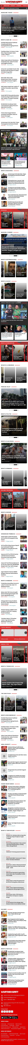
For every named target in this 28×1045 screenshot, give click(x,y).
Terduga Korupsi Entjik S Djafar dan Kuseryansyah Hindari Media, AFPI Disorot (17, 189)
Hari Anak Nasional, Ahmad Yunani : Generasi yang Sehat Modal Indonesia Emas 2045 (17, 196)
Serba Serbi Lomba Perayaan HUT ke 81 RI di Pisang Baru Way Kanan (9, 538)
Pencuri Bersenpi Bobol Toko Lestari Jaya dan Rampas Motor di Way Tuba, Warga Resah (16, 844)
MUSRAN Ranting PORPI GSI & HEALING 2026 (12, 458)
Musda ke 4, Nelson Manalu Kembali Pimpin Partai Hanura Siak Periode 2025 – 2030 (16, 866)
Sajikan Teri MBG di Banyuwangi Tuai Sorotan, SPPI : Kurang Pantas (17, 927)
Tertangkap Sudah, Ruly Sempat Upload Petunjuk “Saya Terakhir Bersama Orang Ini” (18, 483)
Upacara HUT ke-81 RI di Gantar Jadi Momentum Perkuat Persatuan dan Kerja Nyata (9, 555)
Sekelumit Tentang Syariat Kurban (15, 852)
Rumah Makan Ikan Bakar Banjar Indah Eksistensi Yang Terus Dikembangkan (17, 942)
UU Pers (18, 1035)
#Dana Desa (4, 639)
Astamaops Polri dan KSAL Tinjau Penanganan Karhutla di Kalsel (10, 123)
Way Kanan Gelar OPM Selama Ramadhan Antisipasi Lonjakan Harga (14, 896)
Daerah (3, 47)
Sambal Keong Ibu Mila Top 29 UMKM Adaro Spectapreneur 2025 (17, 934)
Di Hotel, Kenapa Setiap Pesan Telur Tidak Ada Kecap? (16, 913)
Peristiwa (6, 5)
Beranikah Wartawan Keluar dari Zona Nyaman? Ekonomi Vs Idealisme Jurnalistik (17, 802)
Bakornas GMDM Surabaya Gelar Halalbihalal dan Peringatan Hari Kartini (6, 164)
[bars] (25, 2)
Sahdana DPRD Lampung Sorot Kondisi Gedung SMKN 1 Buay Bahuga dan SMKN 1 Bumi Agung (16, 960)
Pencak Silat (5, 398)
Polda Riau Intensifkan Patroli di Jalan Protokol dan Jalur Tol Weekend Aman (10, 585)
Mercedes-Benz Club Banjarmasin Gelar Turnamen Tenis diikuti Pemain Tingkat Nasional (13, 29)
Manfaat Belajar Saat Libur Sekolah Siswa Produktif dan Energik (18, 358)
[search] (2, 2)
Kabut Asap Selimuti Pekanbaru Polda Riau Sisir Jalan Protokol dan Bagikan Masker (9, 61)
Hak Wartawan (4, 1035)
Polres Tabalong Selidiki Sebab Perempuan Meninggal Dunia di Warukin (18, 295)
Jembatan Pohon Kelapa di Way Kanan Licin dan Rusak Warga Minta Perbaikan (13, 682)
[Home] (1, 5)
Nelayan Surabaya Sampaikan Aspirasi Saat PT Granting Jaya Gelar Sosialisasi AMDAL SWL (18, 659)
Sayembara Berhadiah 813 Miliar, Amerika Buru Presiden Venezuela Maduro (18, 274)
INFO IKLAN (22, 1034)
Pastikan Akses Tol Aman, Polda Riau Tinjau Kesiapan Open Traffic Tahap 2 (10, 53)
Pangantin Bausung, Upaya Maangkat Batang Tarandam (21, 379)
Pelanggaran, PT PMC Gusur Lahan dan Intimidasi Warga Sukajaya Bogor (6, 483)
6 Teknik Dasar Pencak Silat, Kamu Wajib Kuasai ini (12, 321)
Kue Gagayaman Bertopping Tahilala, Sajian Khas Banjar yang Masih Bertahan (17, 920)
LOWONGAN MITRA (13, 1034)
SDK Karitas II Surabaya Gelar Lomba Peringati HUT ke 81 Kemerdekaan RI (16, 981)
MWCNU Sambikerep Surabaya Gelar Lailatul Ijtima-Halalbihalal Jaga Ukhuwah (13, 148)
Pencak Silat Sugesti (16, 1028)
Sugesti (13, 5)
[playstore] (13, 1018)
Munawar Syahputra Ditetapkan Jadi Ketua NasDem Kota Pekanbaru (13, 430)
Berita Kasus (4, 596)
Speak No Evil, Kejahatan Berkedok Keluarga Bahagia (9, 379)
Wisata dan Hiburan (6, 1027)
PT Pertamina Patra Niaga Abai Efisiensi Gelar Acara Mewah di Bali (15, 903)
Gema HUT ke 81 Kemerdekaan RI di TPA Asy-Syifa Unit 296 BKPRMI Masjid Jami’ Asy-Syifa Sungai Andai (10, 564)
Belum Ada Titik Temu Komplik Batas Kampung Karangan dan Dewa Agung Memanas (9, 593)
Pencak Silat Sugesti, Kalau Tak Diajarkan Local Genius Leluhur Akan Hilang (7, 335)
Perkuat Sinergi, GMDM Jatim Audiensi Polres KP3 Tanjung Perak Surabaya (9, 611)
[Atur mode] (4, 2)
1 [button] (9, 255)
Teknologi (3, 1024)
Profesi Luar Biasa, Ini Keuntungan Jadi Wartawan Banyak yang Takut (17, 795)
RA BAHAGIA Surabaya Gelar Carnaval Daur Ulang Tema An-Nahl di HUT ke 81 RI (9, 105)
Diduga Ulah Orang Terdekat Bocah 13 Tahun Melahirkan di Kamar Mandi (9, 602)
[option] (14, 24)
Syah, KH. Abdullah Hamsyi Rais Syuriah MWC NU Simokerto (6, 659)
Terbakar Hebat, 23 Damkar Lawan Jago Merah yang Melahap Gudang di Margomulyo (8, 620)
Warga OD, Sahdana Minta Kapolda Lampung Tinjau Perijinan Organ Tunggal (16, 837)
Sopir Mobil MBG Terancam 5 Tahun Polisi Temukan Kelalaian (16, 858)
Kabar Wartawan (5, 1028)
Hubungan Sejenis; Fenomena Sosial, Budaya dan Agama (6, 225)
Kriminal (19, 5)
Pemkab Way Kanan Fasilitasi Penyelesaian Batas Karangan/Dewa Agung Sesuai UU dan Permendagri (9, 44)
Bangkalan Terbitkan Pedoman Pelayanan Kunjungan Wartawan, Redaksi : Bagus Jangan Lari (17, 809)
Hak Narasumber (5, 1037)
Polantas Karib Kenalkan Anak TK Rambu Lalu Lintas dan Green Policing (17, 974)
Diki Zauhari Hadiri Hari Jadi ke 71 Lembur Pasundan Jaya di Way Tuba (10, 88)
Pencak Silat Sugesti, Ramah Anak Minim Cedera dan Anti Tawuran (17, 762)
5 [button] (17, 255)
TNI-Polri (3, 56)
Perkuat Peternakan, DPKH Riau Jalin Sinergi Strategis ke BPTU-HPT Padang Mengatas (16, 788)
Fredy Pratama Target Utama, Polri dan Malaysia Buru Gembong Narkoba (6, 274)
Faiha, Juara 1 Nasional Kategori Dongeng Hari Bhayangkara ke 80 (15, 888)
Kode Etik (12, 1035)
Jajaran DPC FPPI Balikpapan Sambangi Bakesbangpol (6, 505)
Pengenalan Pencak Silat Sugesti (20, 334)
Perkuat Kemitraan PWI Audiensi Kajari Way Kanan (17, 816)
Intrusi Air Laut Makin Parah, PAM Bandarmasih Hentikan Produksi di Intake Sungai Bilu (10, 70)
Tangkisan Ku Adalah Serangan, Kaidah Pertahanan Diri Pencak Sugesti (16, 777)
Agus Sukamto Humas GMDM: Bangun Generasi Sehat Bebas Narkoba (9, 573)
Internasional (10, 1024)
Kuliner (17, 1025)
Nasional (3, 125)
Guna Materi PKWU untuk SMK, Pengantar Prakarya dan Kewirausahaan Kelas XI (18, 225)
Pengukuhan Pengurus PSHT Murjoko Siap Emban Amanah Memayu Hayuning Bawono (12, 403)
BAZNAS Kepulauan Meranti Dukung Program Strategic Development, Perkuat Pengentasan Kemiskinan (15, 204)
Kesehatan (22, 1027)
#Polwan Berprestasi (19, 639)
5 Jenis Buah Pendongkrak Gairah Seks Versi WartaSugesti (18, 505)
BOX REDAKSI (4, 1034)
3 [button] (12, 255)
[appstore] (5, 1018)
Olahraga (5, 24)
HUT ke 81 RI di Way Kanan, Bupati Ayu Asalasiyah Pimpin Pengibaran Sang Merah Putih (10, 547)
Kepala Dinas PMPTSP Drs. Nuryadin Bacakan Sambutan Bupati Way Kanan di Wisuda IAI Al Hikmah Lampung (6, 358)
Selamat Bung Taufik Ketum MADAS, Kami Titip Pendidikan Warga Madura (16, 748)
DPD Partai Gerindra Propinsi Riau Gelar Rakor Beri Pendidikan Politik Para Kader (15, 874)
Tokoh (4, 244)
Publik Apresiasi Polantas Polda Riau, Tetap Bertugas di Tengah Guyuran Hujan (6, 295)
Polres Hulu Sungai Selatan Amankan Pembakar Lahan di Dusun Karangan (9, 114)
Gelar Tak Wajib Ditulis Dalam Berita (16, 823)
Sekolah (3, 108)
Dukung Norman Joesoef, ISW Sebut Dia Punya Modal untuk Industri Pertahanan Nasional (16, 182)
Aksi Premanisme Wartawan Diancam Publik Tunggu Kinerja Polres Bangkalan (13, 248)
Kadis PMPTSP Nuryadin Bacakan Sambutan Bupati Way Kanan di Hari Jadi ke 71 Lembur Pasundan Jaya (10, 97)
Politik (4, 426)
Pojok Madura (4, 605)
